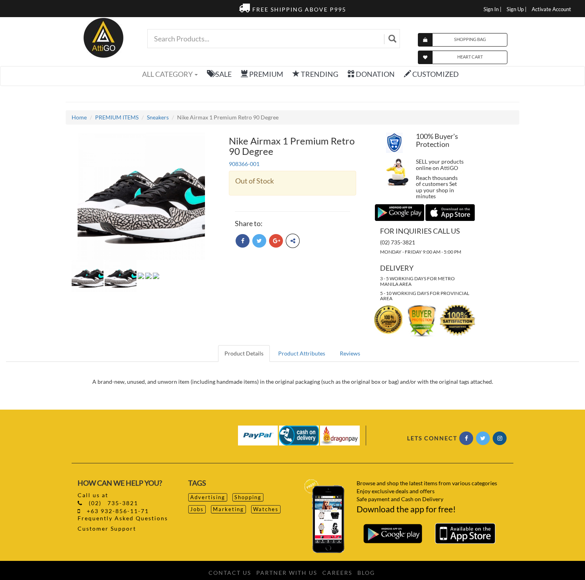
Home (79, 117)
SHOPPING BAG (470, 39)
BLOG (366, 572)
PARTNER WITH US (286, 572)
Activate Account (551, 9)
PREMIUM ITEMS (116, 117)
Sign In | (492, 9)
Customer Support (107, 528)
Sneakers (158, 117)
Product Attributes (301, 353)
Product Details (243, 353)
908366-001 (244, 163)
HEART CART (470, 56)
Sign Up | (516, 9)
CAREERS (337, 572)
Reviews (350, 353)
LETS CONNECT (432, 438)
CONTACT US (230, 572)
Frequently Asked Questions (123, 518)
